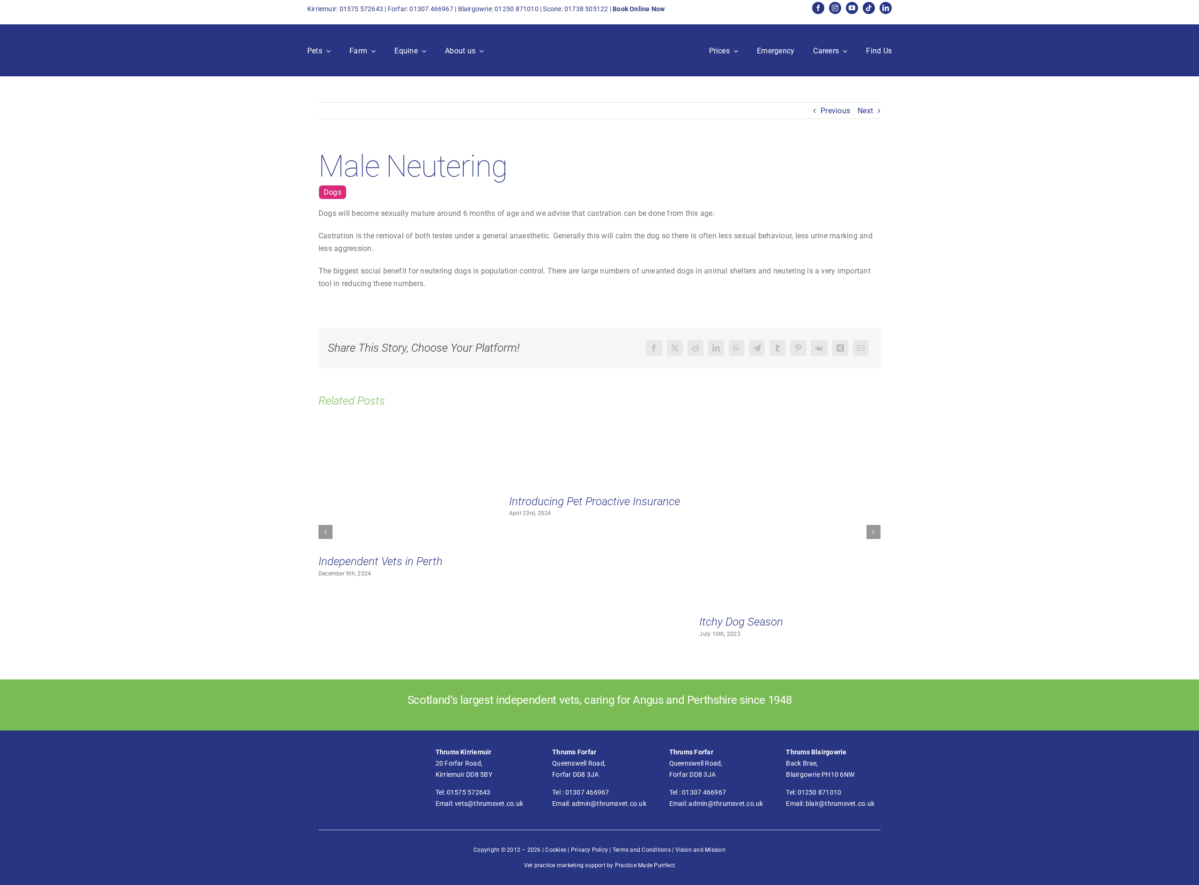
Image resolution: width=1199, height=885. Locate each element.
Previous (835, 110)
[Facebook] (654, 348)
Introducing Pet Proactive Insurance (594, 501)
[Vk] (818, 348)
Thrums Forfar (574, 752)
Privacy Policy (589, 850)
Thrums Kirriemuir (464, 752)
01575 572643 (362, 9)
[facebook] (818, 8)
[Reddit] (695, 348)
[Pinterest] (798, 348)
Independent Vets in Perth (380, 561)
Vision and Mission (700, 850)
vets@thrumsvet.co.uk (489, 803)
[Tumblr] (777, 348)
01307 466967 (431, 9)
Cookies (555, 850)
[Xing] (840, 348)
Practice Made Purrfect (645, 865)
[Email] (861, 348)
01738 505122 (586, 9)
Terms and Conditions (642, 850)
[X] (675, 348)
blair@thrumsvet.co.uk (840, 803)
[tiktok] (869, 8)
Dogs (332, 192)
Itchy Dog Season (741, 621)
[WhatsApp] (736, 348)
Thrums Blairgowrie (816, 752)
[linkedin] (886, 8)
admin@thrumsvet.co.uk (609, 803)
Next (865, 110)
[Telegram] (757, 348)
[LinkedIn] (716, 348)
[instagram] (835, 8)
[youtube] (852, 8)
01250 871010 (517, 9)
